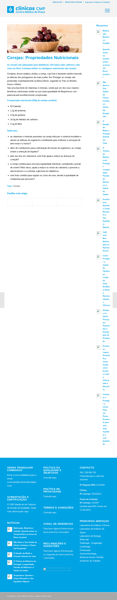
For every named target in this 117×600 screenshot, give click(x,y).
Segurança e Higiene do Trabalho (97, 2)
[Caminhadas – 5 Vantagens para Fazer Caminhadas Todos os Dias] (115, 300)
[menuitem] (57, 2)
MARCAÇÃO (57, 2)
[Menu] (106, 10)
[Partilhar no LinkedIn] (69, 202)
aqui (54, 477)
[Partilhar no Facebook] (19, 202)
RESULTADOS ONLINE (73, 2)
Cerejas (16, 186)
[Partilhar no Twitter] (44, 202)
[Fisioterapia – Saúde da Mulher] (2, 300)
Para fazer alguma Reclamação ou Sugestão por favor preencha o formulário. (58, 554)
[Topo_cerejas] (44, 38)
